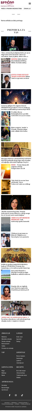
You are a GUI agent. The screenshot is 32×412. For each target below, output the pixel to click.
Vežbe (3, 346)
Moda (3, 375)
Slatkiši (18, 377)
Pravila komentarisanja (7, 404)
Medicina (4, 337)
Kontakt (17, 404)
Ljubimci (18, 360)
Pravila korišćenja (23, 402)
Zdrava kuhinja (20, 373)
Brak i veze (19, 337)
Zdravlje (27, 8)
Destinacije (19, 358)
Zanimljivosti (20, 363)
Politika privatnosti (25, 404)
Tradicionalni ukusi (21, 375)
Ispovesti (18, 339)
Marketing (14, 402)
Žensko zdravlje (6, 341)
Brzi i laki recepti (21, 370)
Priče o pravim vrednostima (11, 8)
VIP (3, 352)
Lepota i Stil (7, 367)
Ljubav (19, 333)
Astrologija (7, 382)
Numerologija (5, 387)
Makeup (4, 373)
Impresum (7, 402)
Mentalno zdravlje (7, 339)
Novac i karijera (20, 356)
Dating (18, 341)
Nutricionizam (5, 343)
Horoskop (4, 385)
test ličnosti (5, 390)
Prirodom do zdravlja (7, 348)
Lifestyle (20, 352)
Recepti (20, 367)
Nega (3, 370)
